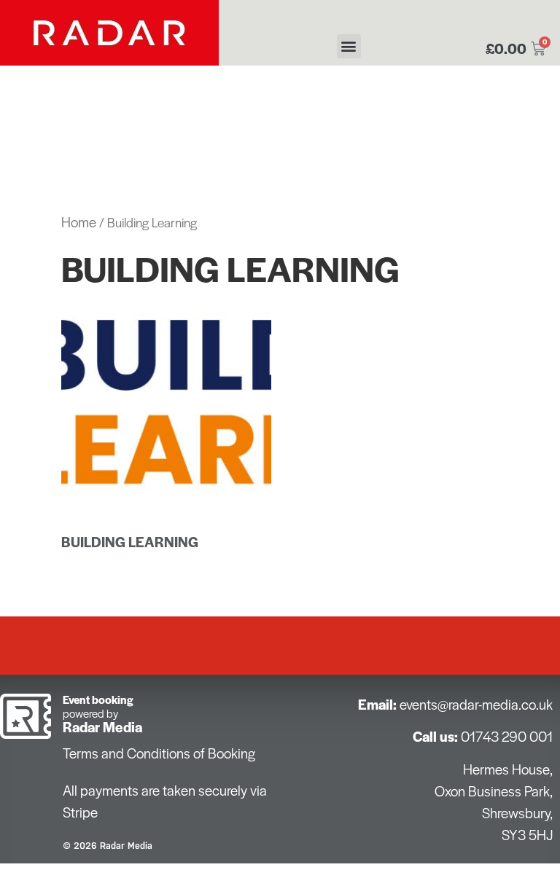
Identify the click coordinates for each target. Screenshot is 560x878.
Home (78, 222)
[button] (349, 46)
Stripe (80, 812)
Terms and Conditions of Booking (159, 753)
